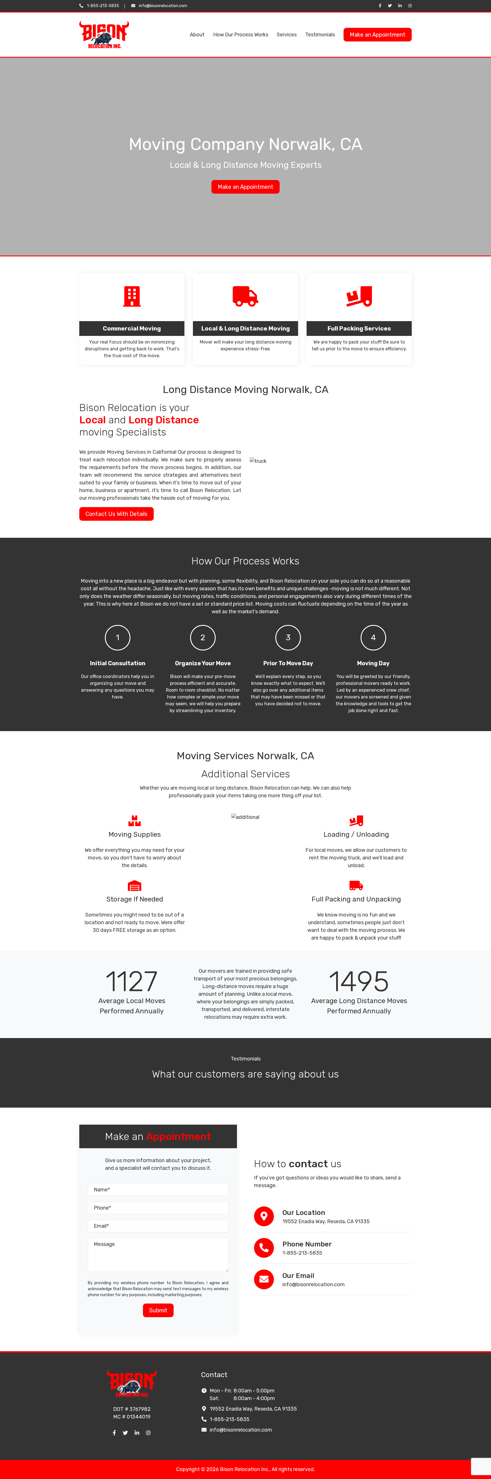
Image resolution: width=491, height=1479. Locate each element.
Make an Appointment (377, 34)
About (197, 35)
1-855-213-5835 (103, 5)
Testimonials (320, 35)
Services (287, 35)
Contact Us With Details (116, 514)
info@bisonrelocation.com (163, 5)
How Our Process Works (240, 35)
